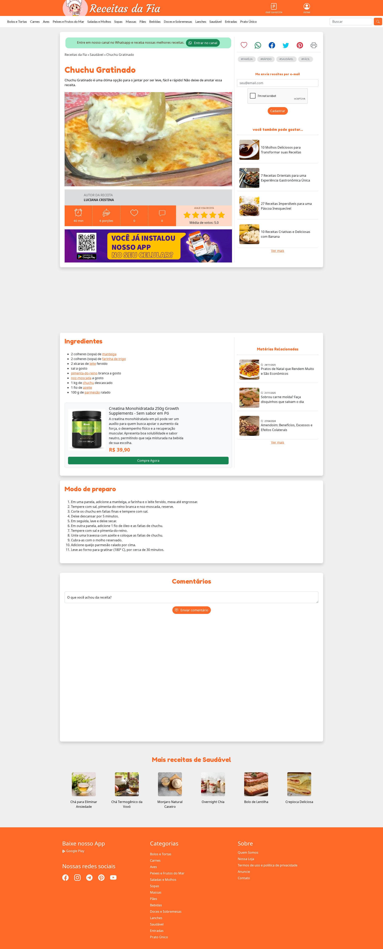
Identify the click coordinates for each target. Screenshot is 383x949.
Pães (142, 21)
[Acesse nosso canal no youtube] (113, 877)
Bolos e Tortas (17, 21)
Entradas (231, 21)
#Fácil (305, 59)
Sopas (118, 21)
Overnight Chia (213, 802)
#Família (247, 59)
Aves (46, 21)
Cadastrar (277, 111)
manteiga (109, 354)
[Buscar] (378, 21)
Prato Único (248, 21)
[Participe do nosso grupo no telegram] (89, 877)
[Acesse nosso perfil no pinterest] (101, 877)
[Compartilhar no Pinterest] (300, 46)
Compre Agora (148, 460)
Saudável (215, 21)
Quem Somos (248, 852)
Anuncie (244, 871)
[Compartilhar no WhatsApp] (258, 46)
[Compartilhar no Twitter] (286, 46)
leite (93, 363)
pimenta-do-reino (84, 373)
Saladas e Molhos (99, 21)
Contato (244, 878)
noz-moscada (81, 378)
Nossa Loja (246, 859)
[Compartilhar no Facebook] (272, 46)
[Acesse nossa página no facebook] (65, 877)
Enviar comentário (194, 610)
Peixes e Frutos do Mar (68, 21)
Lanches (200, 21)
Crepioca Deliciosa (299, 802)
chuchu (88, 383)
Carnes (35, 21)
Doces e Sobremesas (178, 21)
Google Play (75, 851)
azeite (87, 387)
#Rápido (266, 59)
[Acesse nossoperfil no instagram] (77, 877)
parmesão (92, 392)
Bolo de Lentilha (256, 802)
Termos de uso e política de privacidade (267, 865)
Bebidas (155, 21)
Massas (131, 21)
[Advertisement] (191, 300)
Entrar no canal (205, 43)
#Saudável (286, 59)
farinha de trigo (114, 359)
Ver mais (277, 251)
